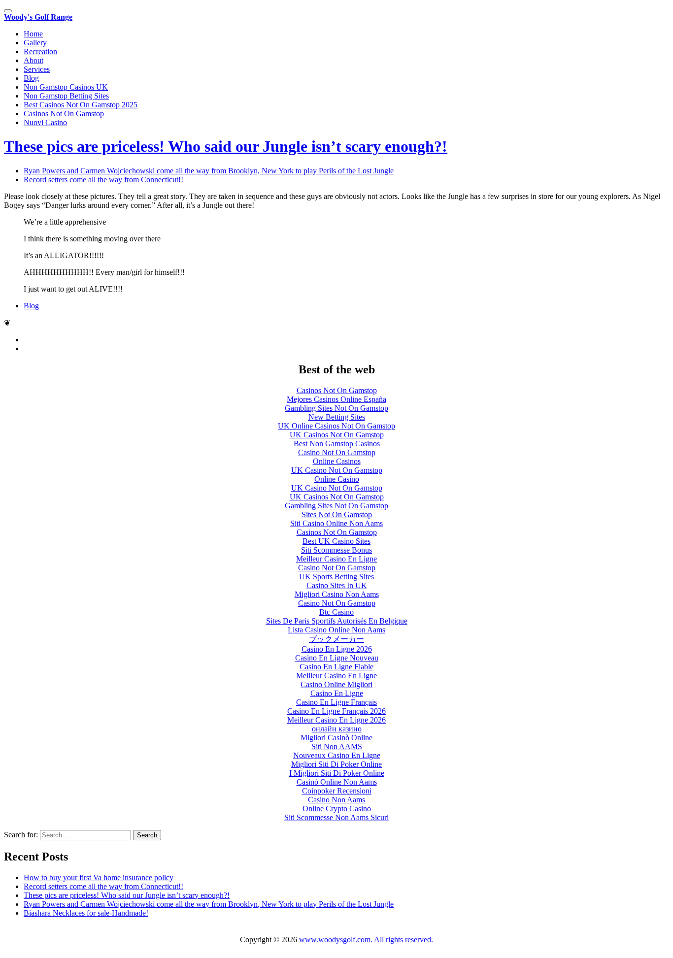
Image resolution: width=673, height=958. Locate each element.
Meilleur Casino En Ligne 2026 (336, 720)
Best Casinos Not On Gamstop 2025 (80, 104)
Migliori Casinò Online (336, 737)
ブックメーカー (336, 639)
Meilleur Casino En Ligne (336, 559)
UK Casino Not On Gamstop (336, 470)
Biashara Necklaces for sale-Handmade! (86, 913)
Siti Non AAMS (336, 746)
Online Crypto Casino (337, 808)
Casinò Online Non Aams (337, 782)
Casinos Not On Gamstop (64, 113)
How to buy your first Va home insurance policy (98, 877)
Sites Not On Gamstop (337, 514)
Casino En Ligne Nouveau (336, 658)
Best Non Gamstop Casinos (337, 443)
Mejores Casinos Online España (336, 399)
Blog (31, 78)
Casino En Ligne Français (336, 702)
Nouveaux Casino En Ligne (336, 755)
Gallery (35, 42)
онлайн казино (337, 729)
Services (37, 69)
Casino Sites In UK (336, 585)
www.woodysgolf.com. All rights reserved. (366, 939)
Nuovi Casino (45, 122)
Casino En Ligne (336, 693)
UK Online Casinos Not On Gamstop (336, 426)
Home (33, 34)
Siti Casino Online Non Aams (336, 523)
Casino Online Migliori (336, 684)
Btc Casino (336, 612)
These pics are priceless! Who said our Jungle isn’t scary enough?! (225, 146)
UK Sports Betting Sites (336, 576)
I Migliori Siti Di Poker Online (336, 773)
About (33, 60)
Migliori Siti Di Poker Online (336, 764)
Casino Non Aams (336, 799)
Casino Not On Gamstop (336, 452)
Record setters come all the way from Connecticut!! (103, 886)
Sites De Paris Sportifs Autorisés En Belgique (336, 621)
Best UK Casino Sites (336, 541)
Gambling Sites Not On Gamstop (336, 408)
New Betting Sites (336, 417)
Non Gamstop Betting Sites (66, 96)
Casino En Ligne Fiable (336, 666)
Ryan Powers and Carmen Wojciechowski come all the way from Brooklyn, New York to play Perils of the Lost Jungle (209, 904)
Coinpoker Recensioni (336, 791)
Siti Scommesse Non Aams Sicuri (336, 817)
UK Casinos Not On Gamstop (337, 434)
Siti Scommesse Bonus (336, 550)
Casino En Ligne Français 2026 (336, 711)
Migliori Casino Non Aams (337, 594)
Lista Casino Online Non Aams (336, 630)
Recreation (40, 51)
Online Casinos (337, 461)
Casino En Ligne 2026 (337, 649)
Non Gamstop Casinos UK (66, 87)
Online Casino (336, 479)
